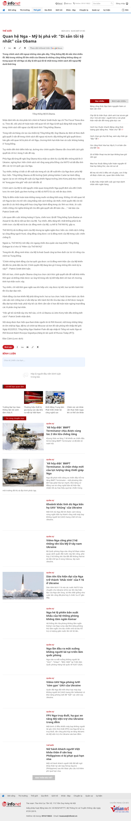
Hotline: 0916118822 (82, 3)
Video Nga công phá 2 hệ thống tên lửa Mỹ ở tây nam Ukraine (64, 544)
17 (122, 129)
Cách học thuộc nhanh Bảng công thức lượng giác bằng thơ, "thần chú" (106, 128)
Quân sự (96, 10)
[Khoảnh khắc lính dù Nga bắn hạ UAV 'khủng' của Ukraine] (23, 513)
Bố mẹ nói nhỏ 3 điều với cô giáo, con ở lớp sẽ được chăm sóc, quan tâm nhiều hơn (108, 173)
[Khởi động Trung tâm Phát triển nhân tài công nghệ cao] (55, 397)
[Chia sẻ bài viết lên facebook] (4, 48)
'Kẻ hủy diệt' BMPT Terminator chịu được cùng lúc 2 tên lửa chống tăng (63, 431)
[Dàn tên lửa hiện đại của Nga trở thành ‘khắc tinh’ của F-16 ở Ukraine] (23, 585)
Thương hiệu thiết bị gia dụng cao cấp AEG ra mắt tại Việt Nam (33, 410)
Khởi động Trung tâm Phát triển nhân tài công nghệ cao (55, 410)
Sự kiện (106, 10)
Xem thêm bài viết (43, 777)
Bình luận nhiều (119, 101)
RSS (126, 10)
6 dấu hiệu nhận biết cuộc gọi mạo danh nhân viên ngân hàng (107, 183)
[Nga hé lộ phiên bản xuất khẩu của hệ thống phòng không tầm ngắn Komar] (23, 621)
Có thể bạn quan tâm (15, 386)
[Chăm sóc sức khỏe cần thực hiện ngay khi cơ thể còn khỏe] (76, 397)
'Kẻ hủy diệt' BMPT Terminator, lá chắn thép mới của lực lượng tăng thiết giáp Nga (65, 468)
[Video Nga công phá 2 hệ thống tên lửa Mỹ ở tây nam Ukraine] (23, 549)
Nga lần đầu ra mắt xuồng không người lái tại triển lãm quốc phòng (64, 652)
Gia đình (48, 10)
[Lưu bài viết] (25, 48)
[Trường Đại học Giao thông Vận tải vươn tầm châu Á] (12, 397)
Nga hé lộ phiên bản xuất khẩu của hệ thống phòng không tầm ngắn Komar (62, 616)
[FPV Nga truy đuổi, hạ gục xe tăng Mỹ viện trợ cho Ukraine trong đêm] (23, 725)
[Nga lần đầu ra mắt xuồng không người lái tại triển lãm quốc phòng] (23, 658)
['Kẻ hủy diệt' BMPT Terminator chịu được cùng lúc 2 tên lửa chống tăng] (23, 436)
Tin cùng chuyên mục (15, 418)
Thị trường (25, 10)
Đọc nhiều (99, 101)
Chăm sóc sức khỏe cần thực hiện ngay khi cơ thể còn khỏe (75, 410)
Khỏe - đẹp (71, 10)
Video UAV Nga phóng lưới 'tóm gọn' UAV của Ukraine (63, 683)
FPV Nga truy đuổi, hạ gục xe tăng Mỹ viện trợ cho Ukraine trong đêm (64, 719)
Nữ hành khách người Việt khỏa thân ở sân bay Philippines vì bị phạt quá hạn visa (65, 754)
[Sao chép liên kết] (20, 48)
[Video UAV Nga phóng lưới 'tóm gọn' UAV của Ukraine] (23, 691)
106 (98, 148)
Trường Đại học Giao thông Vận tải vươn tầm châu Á (11, 410)
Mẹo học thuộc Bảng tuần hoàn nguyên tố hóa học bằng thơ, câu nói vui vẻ (108, 164)
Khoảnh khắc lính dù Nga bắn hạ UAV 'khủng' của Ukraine (65, 505)
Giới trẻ (59, 10)
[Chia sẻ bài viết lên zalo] (10, 48)
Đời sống (12, 10)
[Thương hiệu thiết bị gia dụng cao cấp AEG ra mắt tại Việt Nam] (33, 397)
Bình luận (8, 347)
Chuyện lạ (83, 10)
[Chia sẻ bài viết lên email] (15, 48)
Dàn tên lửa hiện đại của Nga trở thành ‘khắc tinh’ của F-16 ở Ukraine (65, 580)
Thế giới (37, 10)
